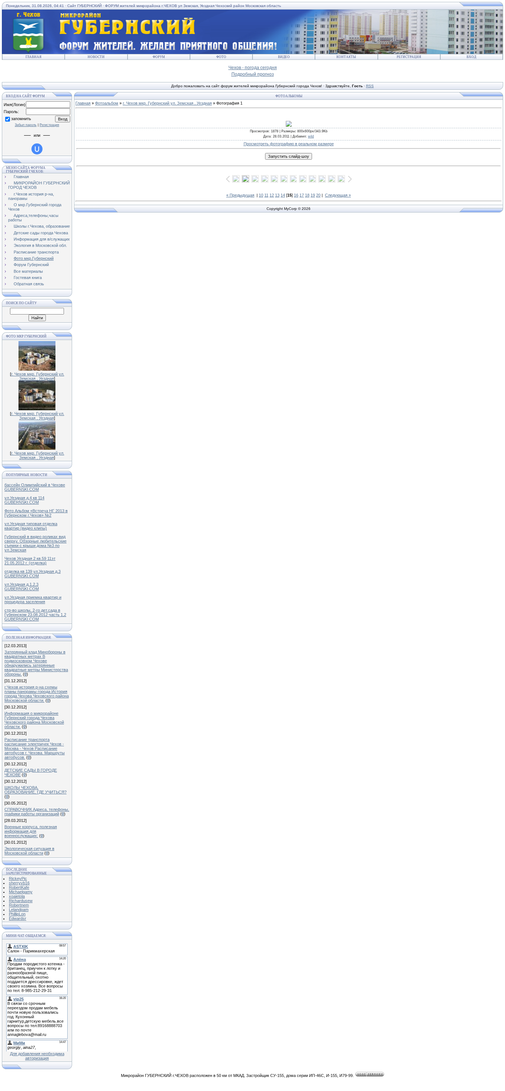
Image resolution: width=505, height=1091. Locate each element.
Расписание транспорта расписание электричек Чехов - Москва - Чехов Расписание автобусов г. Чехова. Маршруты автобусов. (34, 748)
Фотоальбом (106, 103)
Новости (96, 57)
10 (261, 195)
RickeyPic (18, 878)
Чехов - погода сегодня (252, 67)
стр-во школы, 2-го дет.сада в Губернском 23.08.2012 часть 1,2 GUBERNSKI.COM (35, 614)
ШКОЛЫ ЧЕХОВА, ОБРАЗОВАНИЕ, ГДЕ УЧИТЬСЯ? (35, 789)
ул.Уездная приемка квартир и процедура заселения (32, 599)
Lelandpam (18, 909)
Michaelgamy (21, 892)
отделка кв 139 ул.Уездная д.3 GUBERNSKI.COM (32, 573)
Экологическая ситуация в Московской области (29, 850)
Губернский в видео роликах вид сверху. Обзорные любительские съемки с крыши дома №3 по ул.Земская (35, 543)
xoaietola (17, 896)
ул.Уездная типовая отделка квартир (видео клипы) (30, 525)
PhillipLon (17, 914)
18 (307, 195)
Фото (221, 57)
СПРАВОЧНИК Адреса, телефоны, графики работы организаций (36, 811)
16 (296, 195)
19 (313, 195)
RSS (370, 86)
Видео (284, 57)
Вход (471, 57)
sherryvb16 (19, 883)
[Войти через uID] (37, 148)
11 (266, 195)
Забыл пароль (26, 125)
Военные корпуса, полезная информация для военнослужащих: (30, 831)
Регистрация (409, 57)
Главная (33, 57)
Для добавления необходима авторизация (37, 1055)
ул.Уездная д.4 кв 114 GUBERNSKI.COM (24, 500)
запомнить (21, 118)
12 (272, 195)
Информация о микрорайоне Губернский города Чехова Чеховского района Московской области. (34, 720)
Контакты (346, 57)
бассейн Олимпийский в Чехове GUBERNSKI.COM (34, 487)
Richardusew (21, 900)
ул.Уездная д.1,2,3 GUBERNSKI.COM (21, 586)
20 (318, 195)
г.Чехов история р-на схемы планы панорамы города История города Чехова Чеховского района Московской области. (36, 694)
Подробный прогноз (252, 74)
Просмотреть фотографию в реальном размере (289, 144)
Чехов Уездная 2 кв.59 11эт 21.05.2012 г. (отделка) (29, 560)
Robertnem (19, 905)
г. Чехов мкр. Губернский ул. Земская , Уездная (37, 376)
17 (301, 195)
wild (311, 136)
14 (283, 195)
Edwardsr (17, 918)
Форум (159, 57)
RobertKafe (19, 887)
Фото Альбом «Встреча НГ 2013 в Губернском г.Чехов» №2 (36, 513)
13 (277, 195)
